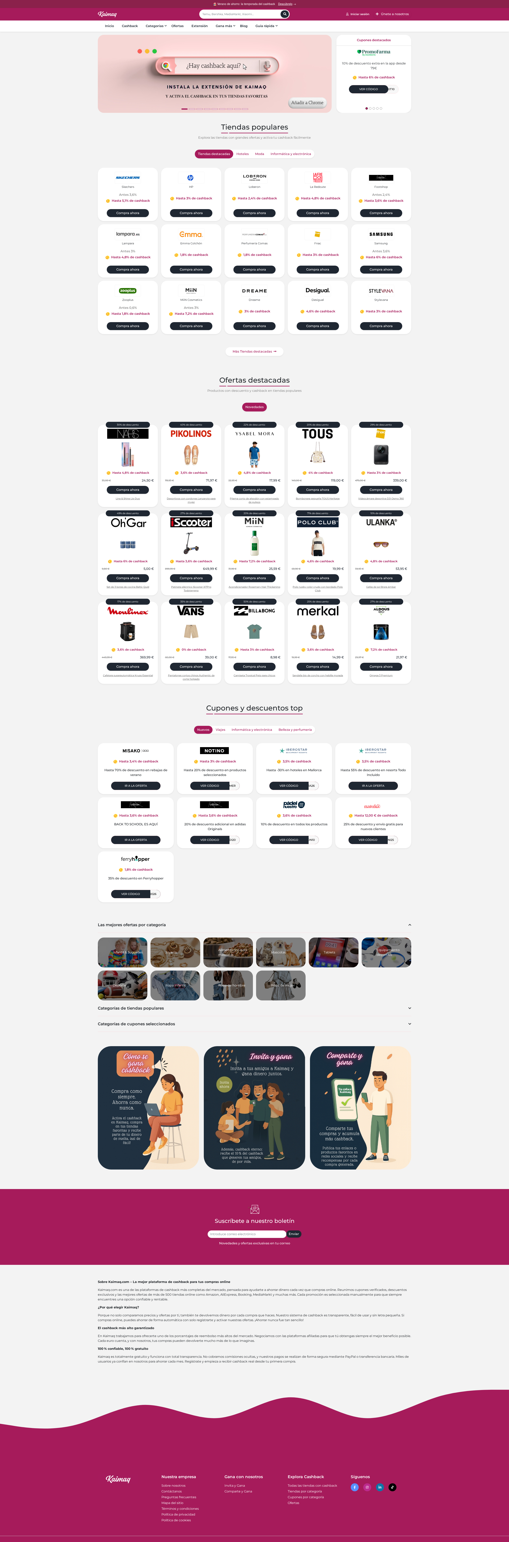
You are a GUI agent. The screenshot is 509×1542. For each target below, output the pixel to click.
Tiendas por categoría (305, 1491)
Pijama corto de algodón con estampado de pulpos (254, 500)
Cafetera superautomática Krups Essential (128, 675)
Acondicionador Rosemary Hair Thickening (254, 586)
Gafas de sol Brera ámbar (381, 586)
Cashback (130, 26)
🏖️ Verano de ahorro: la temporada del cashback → (254, 4)
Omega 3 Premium (381, 675)
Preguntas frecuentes (178, 1497)
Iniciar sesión (360, 14)
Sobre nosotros (173, 1485)
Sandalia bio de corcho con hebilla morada (317, 675)
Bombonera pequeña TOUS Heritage (318, 498)
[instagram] (368, 1487)
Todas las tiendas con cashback (312, 1485)
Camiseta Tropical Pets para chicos (254, 675)
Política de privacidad (178, 1514)
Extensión (199, 26)
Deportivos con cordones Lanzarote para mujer (191, 500)
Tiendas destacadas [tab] (214, 154)
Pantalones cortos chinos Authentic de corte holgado (191, 677)
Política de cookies (176, 1520)
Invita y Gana (234, 1485)
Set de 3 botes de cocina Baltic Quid (128, 586)
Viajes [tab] (220, 730)
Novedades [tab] (254, 407)
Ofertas (177, 26)
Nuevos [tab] (203, 730)
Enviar (294, 1234)
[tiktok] (393, 1487)
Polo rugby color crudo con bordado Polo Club (318, 588)
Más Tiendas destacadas (252, 351)
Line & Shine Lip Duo (128, 498)
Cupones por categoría (306, 1497)
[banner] (215, 73)
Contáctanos (171, 1491)
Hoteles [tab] (242, 154)
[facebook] (355, 1487)
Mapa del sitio (172, 1503)
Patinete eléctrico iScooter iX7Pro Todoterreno (191, 588)
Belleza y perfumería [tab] (295, 730)
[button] (96, 73)
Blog (244, 26)
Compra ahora (127, 213)
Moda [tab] (259, 154)
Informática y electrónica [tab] (291, 154)
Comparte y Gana (238, 1491)
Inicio (109, 26)
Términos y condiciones (180, 1509)
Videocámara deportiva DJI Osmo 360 (381, 498)
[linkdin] (380, 1487)
